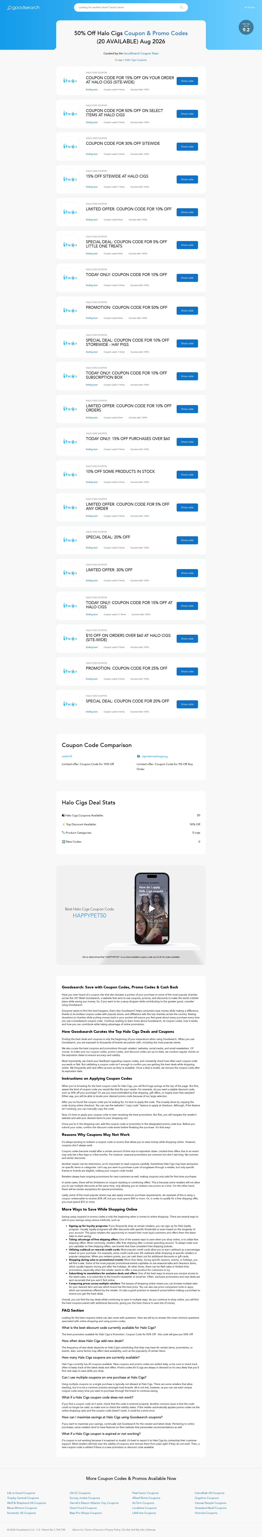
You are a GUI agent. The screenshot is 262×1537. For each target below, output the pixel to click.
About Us (77, 1529)
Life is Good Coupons (21, 1493)
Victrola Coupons (206, 1513)
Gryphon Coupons (207, 1498)
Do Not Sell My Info (133, 1529)
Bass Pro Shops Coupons (86, 1513)
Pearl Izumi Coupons (145, 1493)
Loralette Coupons (144, 1508)
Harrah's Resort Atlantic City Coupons (94, 1503)
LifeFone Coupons (144, 1513)
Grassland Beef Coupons (211, 1508)
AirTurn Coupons (143, 1503)
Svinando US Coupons (21, 1513)
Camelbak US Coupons (209, 1493)
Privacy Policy (112, 1529)
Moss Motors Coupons (22, 1508)
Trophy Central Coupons (23, 1498)
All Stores (249, 7)
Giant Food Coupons (83, 1508)
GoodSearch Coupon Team (141, 53)
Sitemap (151, 1529)
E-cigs (118, 60)
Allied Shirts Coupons (146, 1498)
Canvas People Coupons (210, 1503)
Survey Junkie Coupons (85, 1498)
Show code (187, 81)
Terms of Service (94, 1529)
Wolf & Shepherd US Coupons (26, 1503)
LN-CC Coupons (80, 1493)
